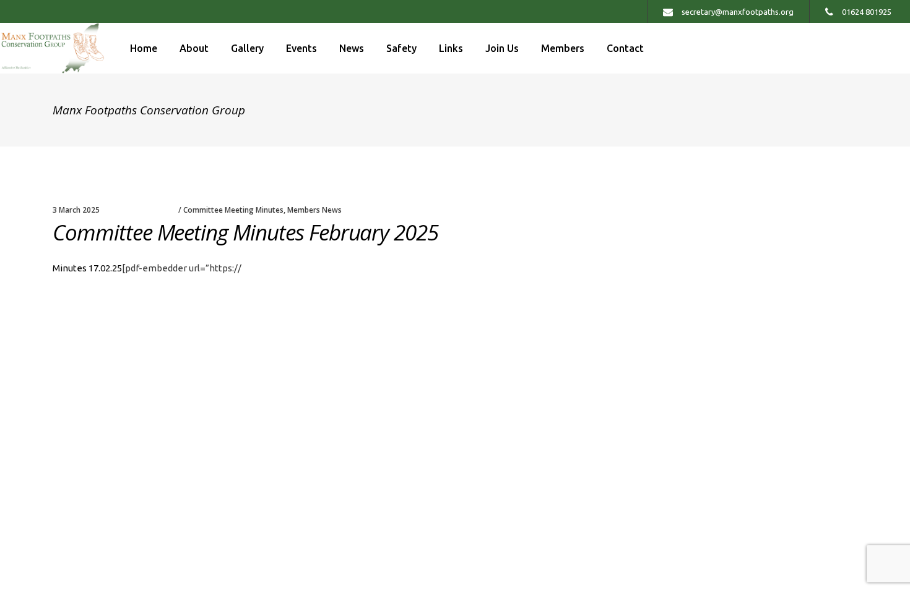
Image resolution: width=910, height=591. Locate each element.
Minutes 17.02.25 (87, 268)
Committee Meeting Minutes (233, 210)
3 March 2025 (76, 210)
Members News (314, 210)
